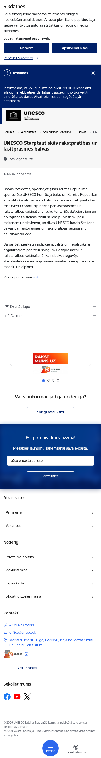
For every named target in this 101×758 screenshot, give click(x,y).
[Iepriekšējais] (11, 363)
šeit (35, 277)
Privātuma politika (20, 557)
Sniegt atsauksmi (50, 412)
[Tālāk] (90, 363)
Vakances (13, 525)
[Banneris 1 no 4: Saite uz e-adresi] (50, 363)
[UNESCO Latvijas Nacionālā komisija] (44, 121)
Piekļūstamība (16, 570)
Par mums (14, 512)
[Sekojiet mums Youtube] (17, 696)
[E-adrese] (13, 654)
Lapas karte (15, 583)
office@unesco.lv (22, 632)
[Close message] (93, 73)
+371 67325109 (21, 625)
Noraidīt (26, 48)
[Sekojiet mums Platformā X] (27, 696)
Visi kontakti (27, 668)
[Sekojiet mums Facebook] (7, 696)
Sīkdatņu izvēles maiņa (23, 596)
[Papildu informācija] (26, 654)
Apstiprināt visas (75, 48)
